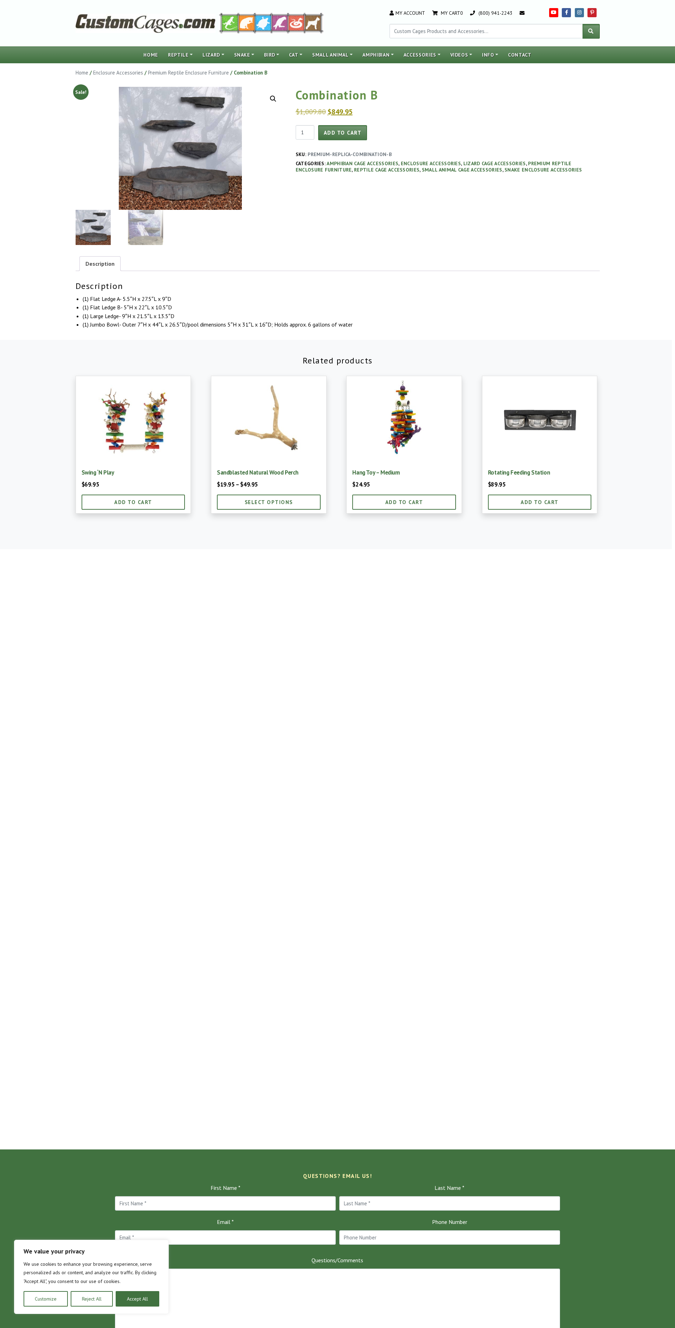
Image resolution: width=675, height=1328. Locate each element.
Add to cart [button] (133, 502)
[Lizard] (228, 22)
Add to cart (343, 132)
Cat (293, 55)
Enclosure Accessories (118, 72)
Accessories (420, 55)
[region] (91, 1277)
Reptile (178, 55)
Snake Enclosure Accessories (543, 170)
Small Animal (330, 55)
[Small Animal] (314, 22)
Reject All (92, 1299)
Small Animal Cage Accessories (462, 170)
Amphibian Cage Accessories (362, 163)
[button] (273, 98)
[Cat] (246, 22)
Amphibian (376, 55)
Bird (269, 55)
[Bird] (280, 22)
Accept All (137, 1299)
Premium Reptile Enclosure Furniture (188, 72)
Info (488, 55)
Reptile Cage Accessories (386, 170)
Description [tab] (100, 263)
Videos (459, 55)
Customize (46, 1299)
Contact (520, 55)
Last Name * (449, 1187)
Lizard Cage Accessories (494, 163)
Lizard (211, 55)
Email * (225, 1221)
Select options (269, 502)
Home (150, 55)
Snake (242, 55)
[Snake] (296, 22)
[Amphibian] (263, 22)
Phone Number (449, 1221)
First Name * (225, 1187)
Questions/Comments (337, 1260)
